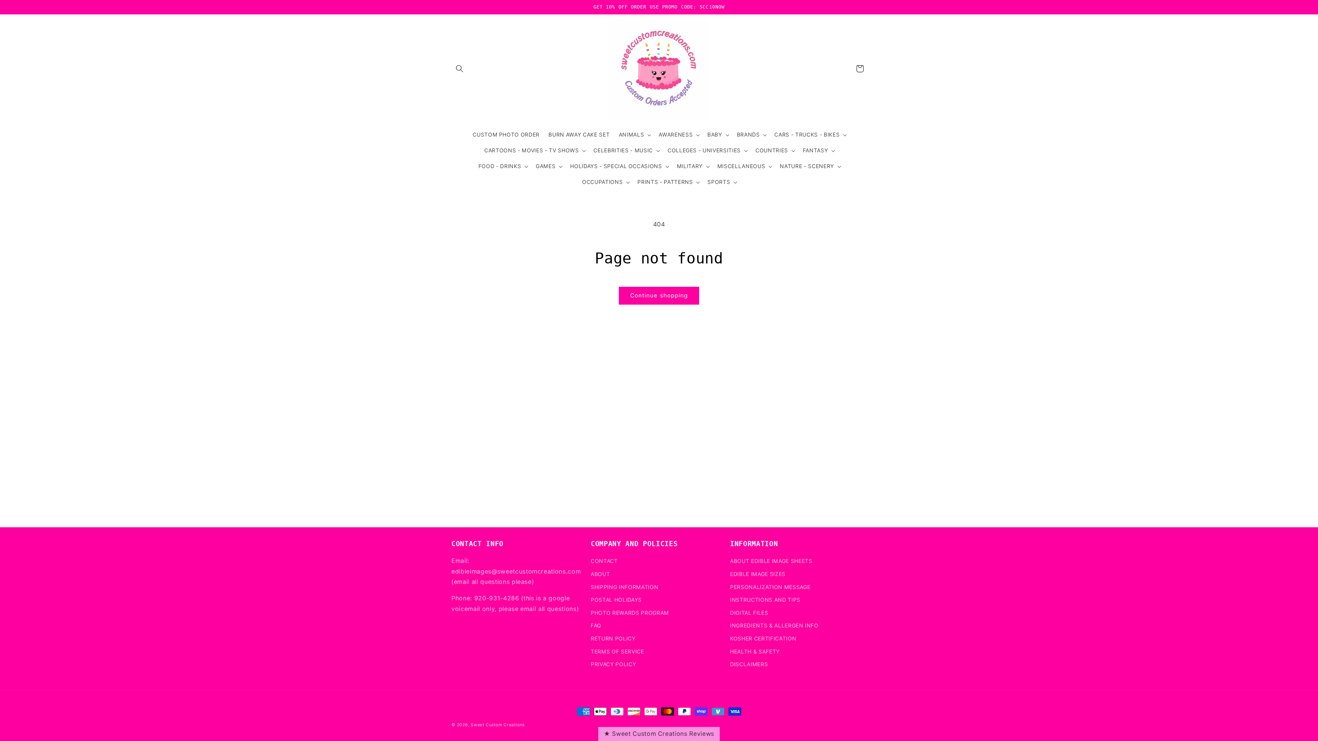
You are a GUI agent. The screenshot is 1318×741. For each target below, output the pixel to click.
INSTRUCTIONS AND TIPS (765, 600)
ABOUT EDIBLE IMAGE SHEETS (771, 561)
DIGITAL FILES (749, 613)
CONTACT (604, 561)
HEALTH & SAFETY (755, 651)
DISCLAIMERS (749, 664)
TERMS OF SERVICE (617, 651)
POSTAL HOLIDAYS (616, 600)
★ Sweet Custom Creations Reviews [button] (659, 733)
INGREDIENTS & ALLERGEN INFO (774, 625)
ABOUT (600, 574)
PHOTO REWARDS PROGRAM (630, 613)
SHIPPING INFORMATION (624, 587)
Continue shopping (659, 295)
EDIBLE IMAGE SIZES (758, 574)
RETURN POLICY (613, 638)
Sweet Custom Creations (498, 724)
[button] (459, 68)
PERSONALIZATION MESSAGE (770, 587)
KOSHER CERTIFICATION (763, 638)
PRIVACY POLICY (613, 664)
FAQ (596, 625)
